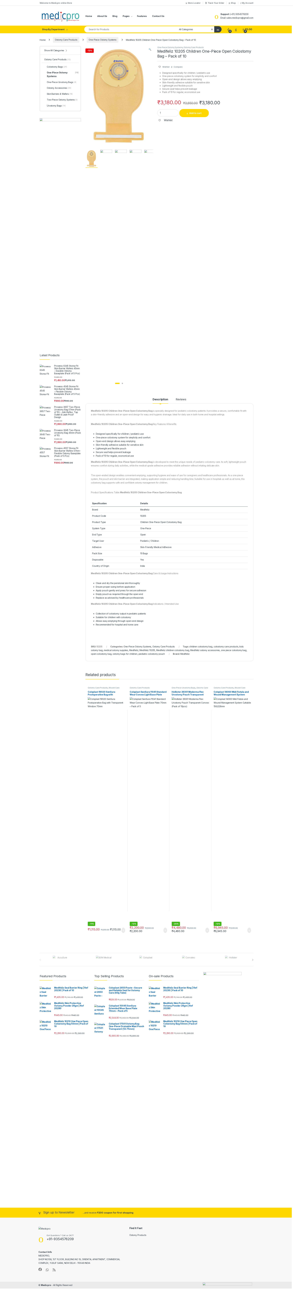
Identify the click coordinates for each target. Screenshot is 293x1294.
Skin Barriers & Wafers (59, 94)
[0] (228, 29)
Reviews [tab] (181, 399)
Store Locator (194, 3)
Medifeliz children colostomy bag (172, 650)
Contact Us (158, 16)
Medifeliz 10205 (147, 650)
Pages (126, 16)
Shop (233, 3)
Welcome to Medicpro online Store (56, 3)
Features (142, 16)
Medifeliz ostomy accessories (205, 650)
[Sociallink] (40, 1269)
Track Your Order (216, 3)
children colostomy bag (200, 646)
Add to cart (195, 113)
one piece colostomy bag (233, 650)
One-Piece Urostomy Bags (183, 688)
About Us (102, 16)
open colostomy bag (101, 654)
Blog (114, 16)
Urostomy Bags (56, 105)
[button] (150, 49)
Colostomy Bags (57, 66)
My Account (247, 3)
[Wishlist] (236, 29)
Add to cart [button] (123, 930)
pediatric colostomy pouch (152, 654)
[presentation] (252, 960)
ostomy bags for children (125, 654)
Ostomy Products (137, 1235)
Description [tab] (160, 399)
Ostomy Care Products (66, 39)
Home (88, 16)
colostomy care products (226, 646)
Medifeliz (133, 650)
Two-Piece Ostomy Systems (62, 99)
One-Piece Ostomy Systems (102, 39)
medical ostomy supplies (116, 650)
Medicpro (46, 1285)
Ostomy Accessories (59, 88)
